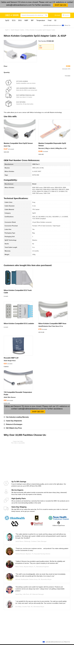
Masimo (7, 168)
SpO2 (7, 20)
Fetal (49, 20)
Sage (6, 175)
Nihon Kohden (9, 171)
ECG (13, 20)
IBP (32, 20)
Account (57, 15)
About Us (67, 25)
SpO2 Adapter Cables (17, 30)
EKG (20, 20)
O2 (55, 20)
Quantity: (7, 72)
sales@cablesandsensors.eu (52, 25)
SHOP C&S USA (60, 5)
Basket (66, 15)
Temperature (40, 20)
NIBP (26, 20)
